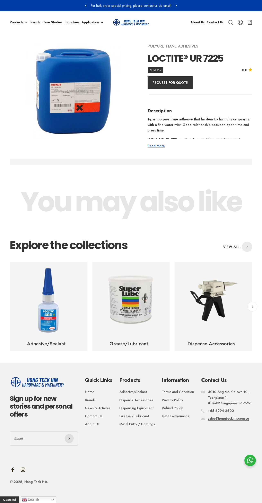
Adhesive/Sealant (133, 391)
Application (90, 22)
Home (89, 391)
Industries (72, 22)
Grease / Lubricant (134, 416)
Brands (35, 22)
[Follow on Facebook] (12, 469)
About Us (197, 22)
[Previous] (85, 5)
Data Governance (176, 416)
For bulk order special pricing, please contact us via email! (131, 5)
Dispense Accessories (136, 400)
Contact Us (215, 22)
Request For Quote (170, 82)
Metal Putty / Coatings (137, 423)
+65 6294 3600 (221, 410)
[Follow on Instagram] (23, 469)
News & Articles (97, 408)
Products (16, 22)
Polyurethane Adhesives (173, 46)
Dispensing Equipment (136, 408)
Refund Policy (172, 408)
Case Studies (52, 22)
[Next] (176, 5)
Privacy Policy (172, 400)
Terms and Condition (178, 391)
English (33, 499)
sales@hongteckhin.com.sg (228, 418)
